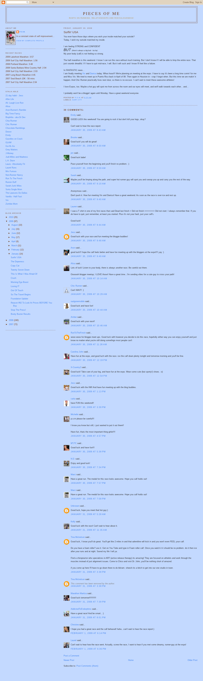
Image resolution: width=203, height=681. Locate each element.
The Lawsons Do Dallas (16, 193)
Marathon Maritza (79, 593)
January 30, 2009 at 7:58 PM (88, 499)
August (15, 225)
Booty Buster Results (20, 314)
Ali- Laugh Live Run (14, 103)
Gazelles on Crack (14, 139)
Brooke (74, 137)
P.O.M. (22, 32)
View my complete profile (30, 41)
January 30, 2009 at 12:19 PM (89, 360)
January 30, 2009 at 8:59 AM (88, 168)
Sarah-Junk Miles (14, 186)
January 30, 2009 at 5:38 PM (88, 451)
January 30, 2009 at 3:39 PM (88, 407)
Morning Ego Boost (19, 282)
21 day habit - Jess (14, 95)
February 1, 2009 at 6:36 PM (88, 649)
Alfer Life (10, 99)
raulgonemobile (78, 301)
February (15, 249)
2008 (11, 320)
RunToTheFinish (78, 333)
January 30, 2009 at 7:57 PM (88, 483)
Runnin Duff (11, 182)
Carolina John (77, 352)
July (13, 229)
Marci (73, 474)
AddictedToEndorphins (81, 609)
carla (73, 399)
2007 (11, 324)
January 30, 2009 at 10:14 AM (89, 278)
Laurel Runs (11, 167)
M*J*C (74, 443)
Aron (73, 248)
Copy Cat (15, 265)
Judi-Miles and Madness (17, 157)
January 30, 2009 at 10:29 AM (89, 294)
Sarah (73, 175)
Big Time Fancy (13, 113)
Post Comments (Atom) (87, 666)
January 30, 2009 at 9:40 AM (88, 199)
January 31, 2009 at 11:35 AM (89, 530)
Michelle (74, 414)
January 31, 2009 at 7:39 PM (88, 602)
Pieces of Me (101, 13)
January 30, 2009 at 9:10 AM (88, 183)
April (13, 241)
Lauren (74, 206)
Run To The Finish (14, 178)
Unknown (75, 506)
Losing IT (15, 286)
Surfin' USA (16, 257)
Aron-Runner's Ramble (16, 110)
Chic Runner (76, 286)
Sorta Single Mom (14, 189)
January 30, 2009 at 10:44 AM (89, 310)
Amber (74, 317)
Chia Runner (11, 121)
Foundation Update (19, 298)
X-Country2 (76, 367)
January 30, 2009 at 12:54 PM (89, 376)
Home (131, 660)
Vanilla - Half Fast (14, 196)
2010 (11, 217)
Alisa (73, 263)
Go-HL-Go (10, 146)
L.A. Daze (10, 160)
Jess (73, 232)
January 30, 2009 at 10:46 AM (89, 325)
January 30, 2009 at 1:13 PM (88, 391)
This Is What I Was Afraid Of (24, 274)
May (13, 237)
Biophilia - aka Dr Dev (16, 117)
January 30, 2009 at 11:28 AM (89, 344)
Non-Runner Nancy (14, 175)
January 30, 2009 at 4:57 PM (88, 436)
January (15, 254)
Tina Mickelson (78, 537)
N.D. (73, 459)
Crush (13, 278)
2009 (11, 221)
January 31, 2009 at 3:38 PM (88, 572)
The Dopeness (17, 261)
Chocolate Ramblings (15, 128)
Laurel (73, 640)
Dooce (8, 131)
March (14, 245)
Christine (75, 624)
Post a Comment (71, 656)
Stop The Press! (18, 310)
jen (72, 153)
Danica (93, 73)
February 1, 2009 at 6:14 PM (88, 633)
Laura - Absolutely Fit (15, 164)
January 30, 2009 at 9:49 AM (88, 256)
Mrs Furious (11, 171)
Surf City (77, 100)
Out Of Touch (17, 290)
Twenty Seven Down (20, 270)
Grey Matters (12, 149)
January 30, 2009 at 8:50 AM (88, 146)
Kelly (73, 521)
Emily (73, 115)
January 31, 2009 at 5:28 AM (88, 514)
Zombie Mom (12, 204)
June (13, 233)
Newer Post (69, 660)
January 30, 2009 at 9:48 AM (88, 240)
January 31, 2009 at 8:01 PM (88, 617)
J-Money (9, 153)
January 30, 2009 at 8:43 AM (88, 130)
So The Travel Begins (21, 294)
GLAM (8, 142)
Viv (84, 73)
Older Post (192, 660)
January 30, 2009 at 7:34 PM (88, 467)
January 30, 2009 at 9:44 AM (88, 225)
